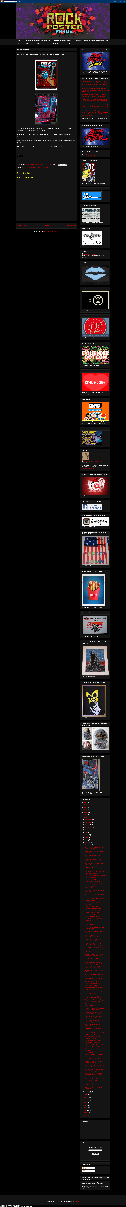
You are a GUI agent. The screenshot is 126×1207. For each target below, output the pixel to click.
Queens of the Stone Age (35, 167)
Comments (87, 1171)
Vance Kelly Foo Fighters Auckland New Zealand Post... (94, 1053)
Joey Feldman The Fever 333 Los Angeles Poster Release (95, 1065)
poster (24, 167)
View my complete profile (89, 468)
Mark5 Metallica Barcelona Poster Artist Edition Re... (95, 992)
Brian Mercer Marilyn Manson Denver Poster (93, 931)
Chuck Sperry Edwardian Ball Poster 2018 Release (93, 984)
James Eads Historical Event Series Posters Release (93, 860)
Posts (85, 1168)
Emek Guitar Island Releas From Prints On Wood (94, 847)
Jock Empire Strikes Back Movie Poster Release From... (94, 915)
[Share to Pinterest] (66, 165)
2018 (85, 817)
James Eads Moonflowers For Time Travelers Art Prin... (93, 940)
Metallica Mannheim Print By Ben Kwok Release (94, 919)
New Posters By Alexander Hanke (94, 947)
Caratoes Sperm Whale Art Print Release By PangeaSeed (94, 954)
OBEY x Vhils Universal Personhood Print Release (93, 936)
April (86, 840)
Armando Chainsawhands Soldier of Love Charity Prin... (94, 1008)
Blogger (77, 1201)
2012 (85, 1107)
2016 (85, 1097)
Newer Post (21, 226)
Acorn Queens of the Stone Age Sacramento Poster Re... (94, 1057)
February (88, 845)
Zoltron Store (70, 147)
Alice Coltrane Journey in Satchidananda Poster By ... (93, 996)
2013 (85, 1105)
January (87, 1092)
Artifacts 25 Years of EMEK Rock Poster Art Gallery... (94, 895)
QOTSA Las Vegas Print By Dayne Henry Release (95, 899)
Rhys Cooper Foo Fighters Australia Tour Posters (92, 958)
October (87, 824)
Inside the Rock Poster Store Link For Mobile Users (92, 40)
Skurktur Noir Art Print (91, 981)
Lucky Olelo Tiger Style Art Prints (94, 978)
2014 (85, 1102)
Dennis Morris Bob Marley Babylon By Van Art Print (92, 1021)
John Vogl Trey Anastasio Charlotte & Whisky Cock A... (94, 907)
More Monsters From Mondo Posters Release (93, 1061)
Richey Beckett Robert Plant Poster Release (93, 1025)
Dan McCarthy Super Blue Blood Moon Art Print (94, 1083)
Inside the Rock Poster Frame (34, 164)
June (86, 835)
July (86, 832)
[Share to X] (62, 165)
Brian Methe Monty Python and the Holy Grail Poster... (94, 1037)
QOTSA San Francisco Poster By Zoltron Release (94, 1033)
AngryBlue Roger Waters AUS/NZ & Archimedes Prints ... (94, 988)
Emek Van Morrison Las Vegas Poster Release (94, 1004)
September (88, 827)
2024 (85, 802)
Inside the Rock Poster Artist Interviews (37, 40)
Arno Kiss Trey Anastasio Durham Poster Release (94, 923)
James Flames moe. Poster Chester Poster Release (93, 1041)
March (87, 842)
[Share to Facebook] (64, 165)
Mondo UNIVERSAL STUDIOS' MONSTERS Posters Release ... (94, 1075)
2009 (85, 1115)
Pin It (18, 160)
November (88, 822)
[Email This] (59, 165)
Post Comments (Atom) (50, 231)
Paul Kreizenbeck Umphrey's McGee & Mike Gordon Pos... (94, 880)
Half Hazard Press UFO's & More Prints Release (94, 891)
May (86, 837)
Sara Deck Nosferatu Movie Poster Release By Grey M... (94, 963)
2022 (85, 807)
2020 (85, 812)
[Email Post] (53, 164)
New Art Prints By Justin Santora (94, 884)
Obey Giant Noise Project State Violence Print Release (94, 1029)
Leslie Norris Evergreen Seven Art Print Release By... (95, 876)
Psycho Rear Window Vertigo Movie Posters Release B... (93, 1012)
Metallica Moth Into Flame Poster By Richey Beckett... (94, 872)
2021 (85, 810)
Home (19, 40)
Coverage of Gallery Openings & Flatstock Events (33, 43)
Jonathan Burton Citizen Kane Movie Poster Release (93, 911)
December (88, 819)
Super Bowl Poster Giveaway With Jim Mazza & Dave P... (95, 1079)
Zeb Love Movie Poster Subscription (91, 887)
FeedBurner (99, 1156)
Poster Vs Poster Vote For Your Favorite (65, 43)
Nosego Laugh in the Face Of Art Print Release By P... (94, 1070)
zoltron (46, 167)
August (87, 829)
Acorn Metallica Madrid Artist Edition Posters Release (93, 1017)
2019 (85, 815)
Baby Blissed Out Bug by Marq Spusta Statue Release (94, 1000)
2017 (85, 1095)
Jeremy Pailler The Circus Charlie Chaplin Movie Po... (94, 927)
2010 (85, 1112)
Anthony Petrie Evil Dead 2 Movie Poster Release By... (94, 864)
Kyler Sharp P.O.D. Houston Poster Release (93, 868)
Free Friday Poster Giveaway (63, 40)
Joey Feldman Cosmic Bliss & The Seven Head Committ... (95, 967)
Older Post (71, 226)
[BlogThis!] (61, 165)
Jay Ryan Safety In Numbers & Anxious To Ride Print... (94, 1045)
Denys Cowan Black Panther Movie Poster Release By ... (93, 944)
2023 (85, 805)
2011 (85, 1110)
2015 (85, 1100)
